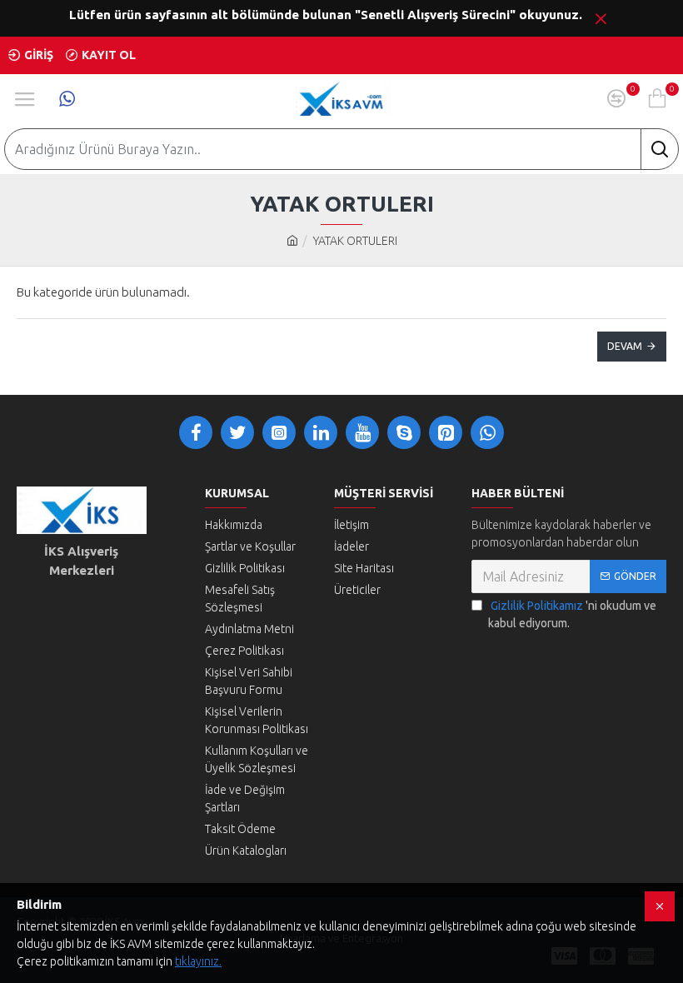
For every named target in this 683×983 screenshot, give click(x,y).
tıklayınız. (198, 961)
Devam (624, 346)
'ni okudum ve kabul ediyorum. (572, 614)
